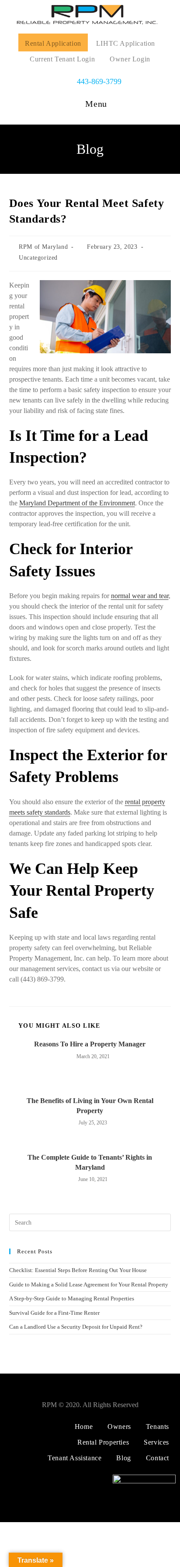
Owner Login (130, 59)
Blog (123, 1458)
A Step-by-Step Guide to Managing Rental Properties (71, 1298)
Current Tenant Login (62, 59)
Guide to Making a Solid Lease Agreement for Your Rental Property (88, 1284)
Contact (157, 1458)
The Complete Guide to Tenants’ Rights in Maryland (90, 1162)
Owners (119, 1426)
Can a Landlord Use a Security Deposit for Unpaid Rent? (75, 1326)
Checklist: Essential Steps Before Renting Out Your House (78, 1270)
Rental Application (53, 43)
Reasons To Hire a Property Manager (89, 1044)
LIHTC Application (125, 43)
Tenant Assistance (74, 1458)
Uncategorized (38, 257)
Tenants (157, 1426)
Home (84, 1426)
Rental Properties (103, 1442)
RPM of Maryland (43, 247)
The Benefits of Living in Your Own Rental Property (90, 1105)
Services (156, 1442)
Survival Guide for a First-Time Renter (54, 1313)
